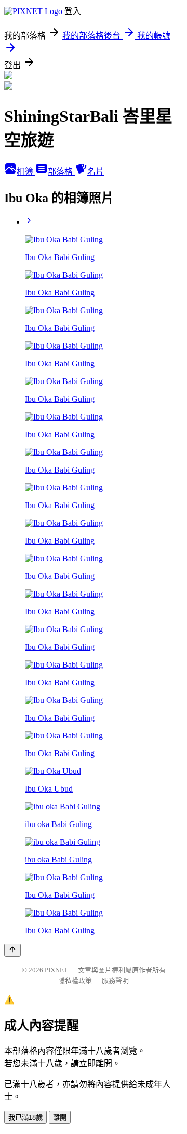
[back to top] (12, 950)
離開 (59, 1117)
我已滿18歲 (25, 1117)
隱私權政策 (75, 980)
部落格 (61, 171)
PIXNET (56, 970)
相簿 (26, 171)
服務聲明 (115, 980)
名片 (95, 171)
